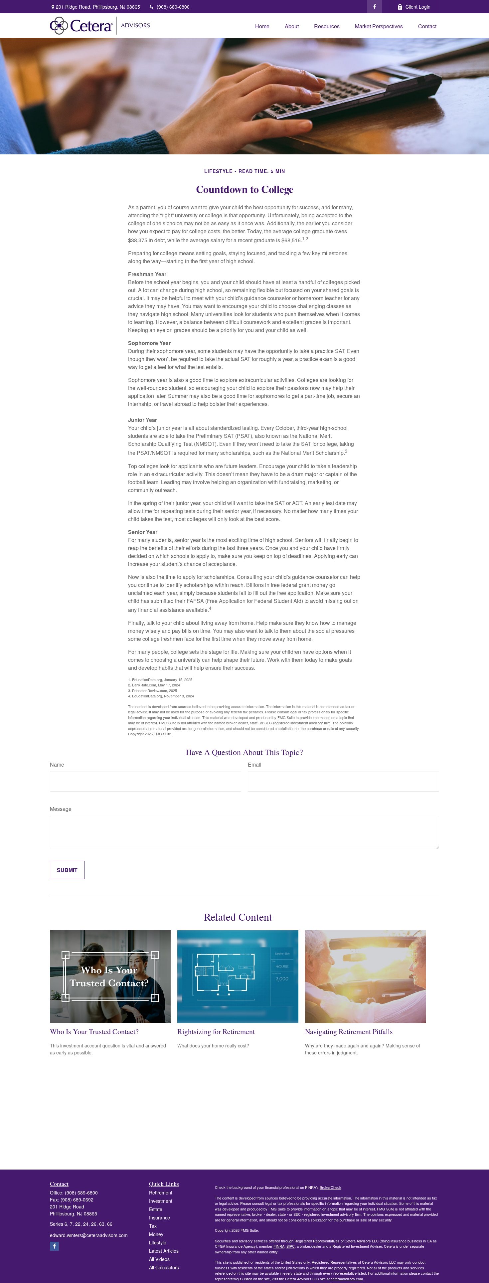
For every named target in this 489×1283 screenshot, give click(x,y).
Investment (160, 1200)
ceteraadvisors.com (347, 1278)
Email (254, 764)
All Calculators (164, 1267)
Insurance (159, 1217)
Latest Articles (164, 1250)
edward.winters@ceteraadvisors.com (89, 1235)
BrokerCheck (330, 1187)
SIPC (290, 1246)
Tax (153, 1225)
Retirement (160, 1192)
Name (57, 764)
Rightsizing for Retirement (216, 1031)
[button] (262, 25)
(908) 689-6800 (173, 6)
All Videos (159, 1259)
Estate (155, 1209)
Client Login (418, 6)
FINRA (278, 1246)
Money (156, 1234)
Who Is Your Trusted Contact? (94, 1031)
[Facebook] (374, 6)
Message (61, 809)
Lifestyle (157, 1242)
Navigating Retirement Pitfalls (349, 1031)
